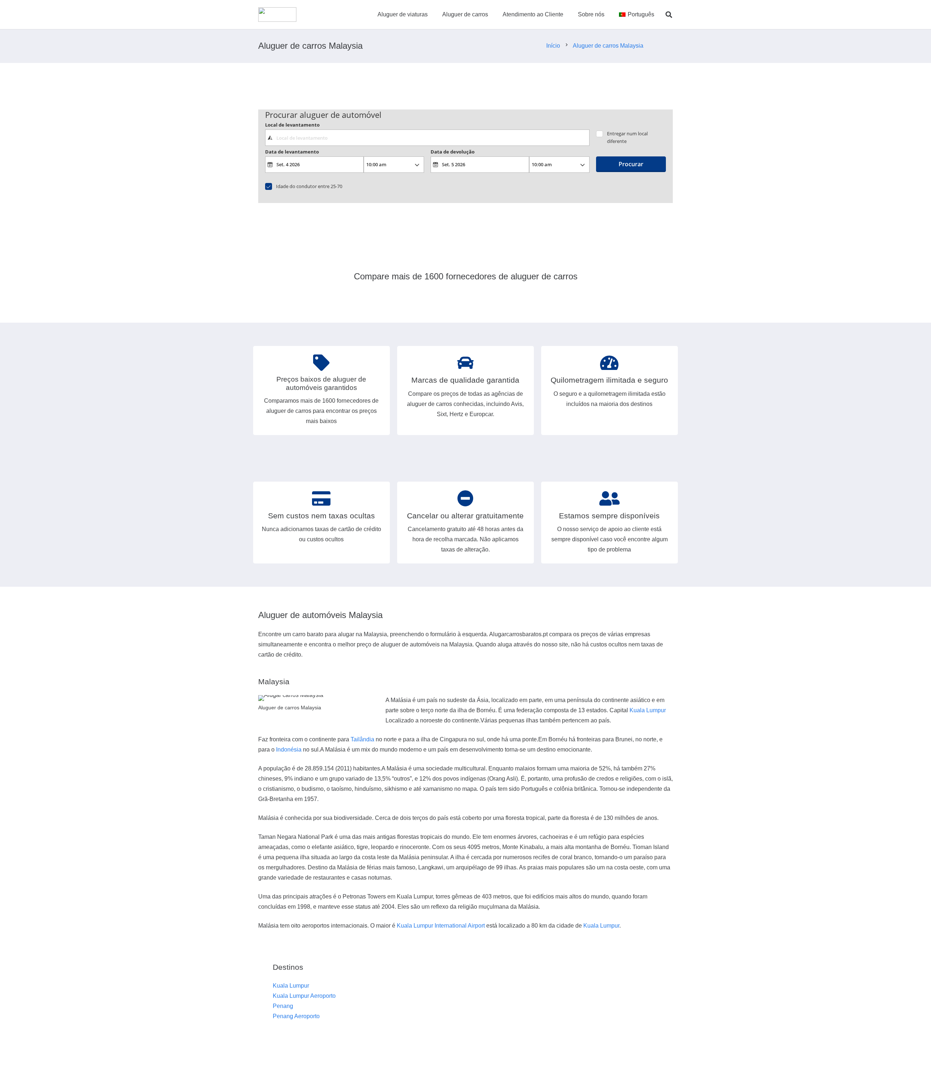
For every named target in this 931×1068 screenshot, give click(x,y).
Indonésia (288, 749)
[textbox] (427, 137)
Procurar (631, 164)
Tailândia (362, 739)
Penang (283, 1006)
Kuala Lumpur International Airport (441, 925)
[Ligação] (277, 14)
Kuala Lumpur (648, 710)
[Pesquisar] (669, 15)
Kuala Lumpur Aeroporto (304, 996)
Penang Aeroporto (296, 1016)
